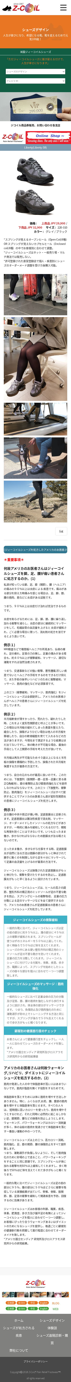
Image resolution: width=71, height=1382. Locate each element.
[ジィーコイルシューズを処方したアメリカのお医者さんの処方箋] (35, 550)
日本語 (10, 1302)
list (61, 531)
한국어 (21, 1302)
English (43, 1302)
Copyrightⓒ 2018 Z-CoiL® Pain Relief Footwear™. (35, 1372)
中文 (32, 1302)
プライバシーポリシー (35, 1361)
